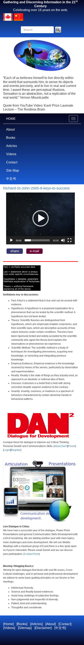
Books (10, 137)
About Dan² (60, 446)
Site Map (12, 170)
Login (7, 450)
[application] (40, 218)
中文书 (11, 178)
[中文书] (60, 628)
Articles (11, 146)
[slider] (37, 240)
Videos (11, 154)
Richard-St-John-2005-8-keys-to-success (36, 188)
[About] (50, 624)
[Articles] (36, 624)
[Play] (11, 240)
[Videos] (9, 628)
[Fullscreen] (69, 240)
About (10, 129)
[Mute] (63, 240)
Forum (71, 446)
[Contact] (65, 624)
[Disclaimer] (43, 628)
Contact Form (31, 554)
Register (16, 450)
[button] (40, 218)
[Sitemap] (25, 628)
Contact (11, 162)
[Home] (8, 624)
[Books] (22, 624)
